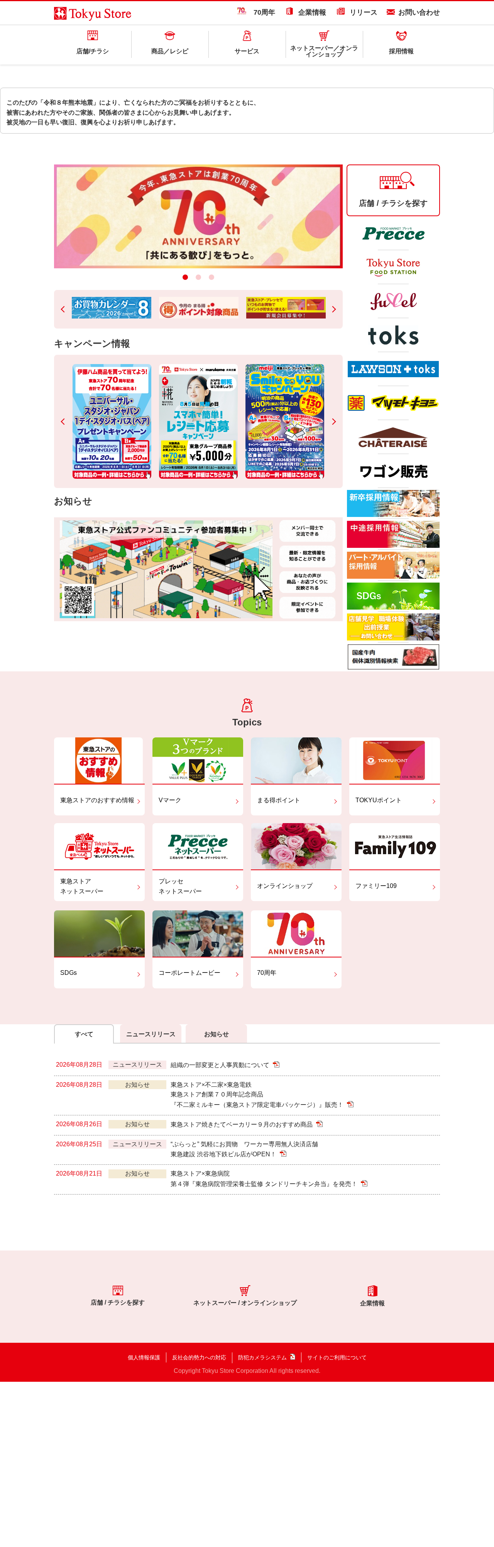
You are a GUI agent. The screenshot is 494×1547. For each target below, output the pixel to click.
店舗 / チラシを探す (118, 1302)
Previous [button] (64, 309)
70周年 (261, 12)
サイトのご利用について (337, 1357)
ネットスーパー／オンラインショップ (324, 51)
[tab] (85, 1034)
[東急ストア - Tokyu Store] (93, 16)
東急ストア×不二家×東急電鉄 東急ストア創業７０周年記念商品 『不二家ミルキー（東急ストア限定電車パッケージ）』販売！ (258, 1094)
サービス (247, 51)
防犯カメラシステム (262, 1357)
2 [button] (198, 277)
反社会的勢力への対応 (199, 1357)
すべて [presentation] (84, 1034)
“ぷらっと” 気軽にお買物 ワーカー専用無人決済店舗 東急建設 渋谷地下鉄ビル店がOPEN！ (244, 1149)
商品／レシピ (169, 51)
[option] (198, 216)
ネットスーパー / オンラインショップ (245, 1303)
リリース (363, 12)
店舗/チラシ (92, 51)
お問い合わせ (419, 12)
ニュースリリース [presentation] (151, 1034)
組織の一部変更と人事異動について (221, 1065)
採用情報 (401, 51)
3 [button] (211, 277)
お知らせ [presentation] (216, 1034)
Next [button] (333, 309)
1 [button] (185, 277)
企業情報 (312, 12)
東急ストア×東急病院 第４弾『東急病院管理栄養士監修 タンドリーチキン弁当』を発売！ (265, 1178)
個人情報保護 (144, 1357)
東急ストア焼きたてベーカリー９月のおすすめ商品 (242, 1125)
